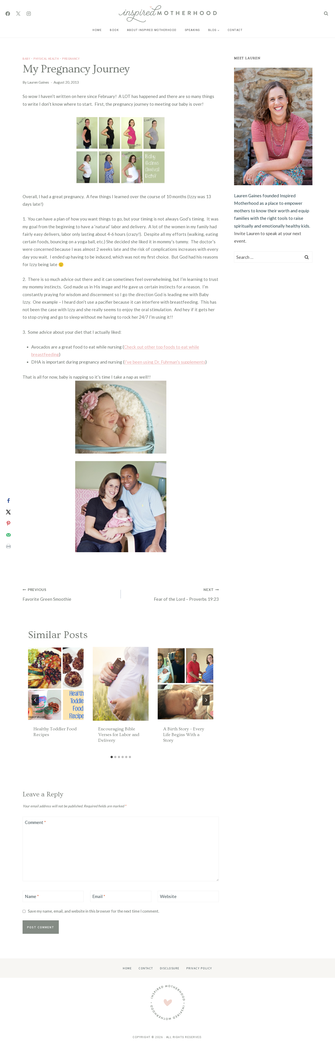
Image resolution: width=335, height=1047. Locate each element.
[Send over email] (8, 535)
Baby (26, 58)
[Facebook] (7, 13)
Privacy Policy (199, 968)
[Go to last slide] (35, 700)
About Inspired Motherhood (152, 30)
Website (168, 896)
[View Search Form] (326, 13)
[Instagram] (28, 13)
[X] (18, 13)
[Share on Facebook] (8, 500)
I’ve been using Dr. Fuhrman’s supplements (164, 361)
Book (114, 30)
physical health (46, 58)
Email (98, 896)
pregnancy (71, 58)
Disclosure (170, 968)
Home (97, 30)
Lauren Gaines (38, 82)
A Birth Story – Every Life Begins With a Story (183, 734)
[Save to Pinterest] (8, 523)
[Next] (206, 700)
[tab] (112, 757)
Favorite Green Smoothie (47, 595)
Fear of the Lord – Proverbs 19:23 (186, 595)
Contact (235, 30)
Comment (35, 822)
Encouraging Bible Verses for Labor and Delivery (118, 734)
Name (32, 896)
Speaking (192, 30)
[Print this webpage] (8, 546)
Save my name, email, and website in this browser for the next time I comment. (93, 911)
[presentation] (56, 684)
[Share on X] (8, 512)
